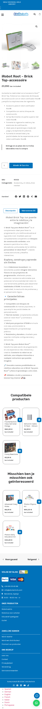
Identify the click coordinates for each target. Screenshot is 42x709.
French (7, 697)
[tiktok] (28, 685)
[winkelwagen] (40, 14)
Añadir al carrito (21, 165)
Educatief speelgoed (10, 617)
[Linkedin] (21, 685)
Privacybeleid (7, 663)
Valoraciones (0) (28, 211)
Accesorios (18, 183)
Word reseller (7, 637)
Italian (7, 700)
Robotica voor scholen (11, 613)
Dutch (7, 702)
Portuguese (9, 705)
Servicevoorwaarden (10, 671)
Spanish (7, 689)
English (7, 694)
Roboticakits (7, 609)
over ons (5, 655)
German (7, 692)
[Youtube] (24, 685)
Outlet (4, 620)
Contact (5, 659)
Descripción (10, 211)
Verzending (6, 667)
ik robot (26, 183)
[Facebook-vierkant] (17, 685)
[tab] (10, 210)
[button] (12, 7)
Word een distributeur (11, 640)
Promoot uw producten (11, 644)
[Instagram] (14, 685)
